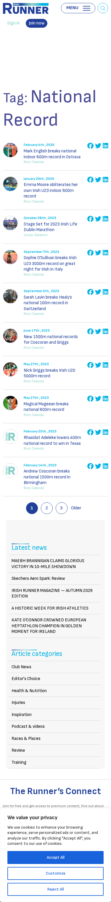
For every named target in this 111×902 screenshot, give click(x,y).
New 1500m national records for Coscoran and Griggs (51, 339)
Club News (21, 667)
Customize (55, 873)
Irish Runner (26, 8)
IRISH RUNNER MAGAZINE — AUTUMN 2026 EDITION (52, 593)
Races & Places (26, 738)
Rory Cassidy (34, 162)
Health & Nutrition (29, 691)
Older (76, 508)
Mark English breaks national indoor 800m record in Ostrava (52, 154)
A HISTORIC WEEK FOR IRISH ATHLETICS (50, 608)
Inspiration (22, 714)
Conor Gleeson (36, 235)
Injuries (18, 702)
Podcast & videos (28, 726)
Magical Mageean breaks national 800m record (46, 407)
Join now (36, 23)
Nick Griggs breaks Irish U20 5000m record (49, 373)
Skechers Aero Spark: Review (38, 578)
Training (19, 762)
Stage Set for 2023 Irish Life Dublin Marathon (50, 227)
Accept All (56, 857)
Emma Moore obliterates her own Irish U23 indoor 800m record (51, 190)
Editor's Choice (26, 679)
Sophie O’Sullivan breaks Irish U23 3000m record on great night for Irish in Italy (50, 263)
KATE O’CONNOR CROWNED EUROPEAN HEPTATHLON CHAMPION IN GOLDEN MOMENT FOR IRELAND (49, 625)
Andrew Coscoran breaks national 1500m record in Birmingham (47, 476)
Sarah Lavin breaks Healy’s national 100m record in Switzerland (48, 303)
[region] (55, 855)
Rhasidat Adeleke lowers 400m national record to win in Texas (52, 440)
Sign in (13, 23)
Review (18, 750)
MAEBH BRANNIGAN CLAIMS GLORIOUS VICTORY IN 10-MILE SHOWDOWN (48, 563)
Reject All (55, 889)
